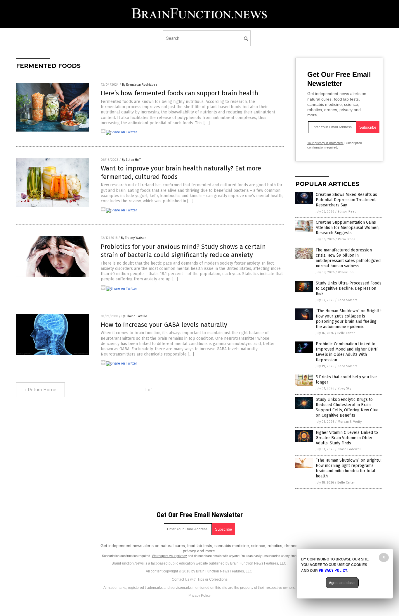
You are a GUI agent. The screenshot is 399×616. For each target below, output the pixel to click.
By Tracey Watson (133, 238)
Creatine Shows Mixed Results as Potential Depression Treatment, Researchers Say (346, 200)
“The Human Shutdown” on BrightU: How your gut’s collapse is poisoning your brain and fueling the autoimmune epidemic (348, 318)
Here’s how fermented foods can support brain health (179, 93)
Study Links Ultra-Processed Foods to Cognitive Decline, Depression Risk (348, 288)
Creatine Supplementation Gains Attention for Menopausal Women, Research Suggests (347, 227)
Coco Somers (347, 300)
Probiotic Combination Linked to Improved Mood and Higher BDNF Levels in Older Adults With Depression (347, 352)
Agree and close (342, 582)
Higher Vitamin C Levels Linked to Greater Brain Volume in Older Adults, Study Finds (347, 438)
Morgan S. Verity (350, 422)
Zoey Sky (344, 388)
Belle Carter (346, 333)
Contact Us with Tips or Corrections (200, 579)
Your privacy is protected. (325, 143)
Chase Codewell (349, 449)
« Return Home (40, 389)
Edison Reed (347, 211)
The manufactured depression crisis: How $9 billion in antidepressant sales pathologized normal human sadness (348, 258)
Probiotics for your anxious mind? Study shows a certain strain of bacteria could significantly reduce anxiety (183, 251)
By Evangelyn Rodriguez (139, 85)
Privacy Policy (199, 595)
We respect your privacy (169, 556)
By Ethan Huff (131, 160)
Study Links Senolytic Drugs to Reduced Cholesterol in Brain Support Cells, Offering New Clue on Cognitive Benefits (347, 407)
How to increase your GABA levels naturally (164, 325)
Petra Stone (346, 239)
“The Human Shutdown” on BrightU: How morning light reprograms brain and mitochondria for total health (348, 468)
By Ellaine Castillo (134, 316)
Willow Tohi (346, 272)
